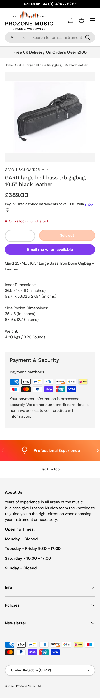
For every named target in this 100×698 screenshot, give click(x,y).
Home (9, 65)
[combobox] (50, 37)
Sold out (67, 235)
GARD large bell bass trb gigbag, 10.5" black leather (52, 65)
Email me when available (50, 249)
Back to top (50, 469)
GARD (9, 169)
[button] (81, 20)
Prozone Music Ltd (28, 686)
